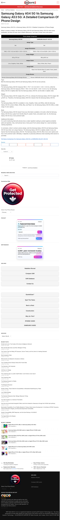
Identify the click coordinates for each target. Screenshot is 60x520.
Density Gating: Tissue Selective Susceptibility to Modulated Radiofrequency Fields (21, 388)
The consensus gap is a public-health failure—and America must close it (18, 373)
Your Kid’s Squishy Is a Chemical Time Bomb (11, 399)
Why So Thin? (30, 316)
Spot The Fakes (30, 300)
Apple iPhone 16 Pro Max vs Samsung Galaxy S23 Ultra (22, 424)
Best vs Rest (30, 305)
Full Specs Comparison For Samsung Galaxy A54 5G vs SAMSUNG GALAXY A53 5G (24, 139)
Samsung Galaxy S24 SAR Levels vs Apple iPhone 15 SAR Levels (24, 430)
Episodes (20, 229)
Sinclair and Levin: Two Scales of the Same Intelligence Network (16, 344)
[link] (30, 230)
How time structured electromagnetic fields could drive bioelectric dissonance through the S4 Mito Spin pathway (28, 403)
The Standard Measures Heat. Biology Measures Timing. (14, 396)
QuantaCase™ (30, 294)
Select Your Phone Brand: (8, 210)
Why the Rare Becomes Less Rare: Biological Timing (13, 347)
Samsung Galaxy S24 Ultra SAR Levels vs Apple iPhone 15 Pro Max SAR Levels (28, 441)
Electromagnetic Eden (6, 355)
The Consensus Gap (6, 377)
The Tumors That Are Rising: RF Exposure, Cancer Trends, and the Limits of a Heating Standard (24, 351)
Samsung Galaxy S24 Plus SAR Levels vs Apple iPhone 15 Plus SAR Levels (27, 435)
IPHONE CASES (30, 321)
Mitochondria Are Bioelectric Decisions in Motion (12, 358)
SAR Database (30, 278)
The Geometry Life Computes (8, 366)
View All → (39, 238)
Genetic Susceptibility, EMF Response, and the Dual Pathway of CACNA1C (19, 412)
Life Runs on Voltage (6, 370)
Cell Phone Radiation (10, 10)
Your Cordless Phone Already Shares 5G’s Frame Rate (14, 362)
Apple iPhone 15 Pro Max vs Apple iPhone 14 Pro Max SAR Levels (24, 452)
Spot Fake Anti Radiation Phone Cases (34, 6)
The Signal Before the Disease (8, 416)
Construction (30, 311)
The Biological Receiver (6, 384)
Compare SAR (30, 273)
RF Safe (11, 158)
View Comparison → (12, 426)
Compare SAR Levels (36, 482)
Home (2, 10)
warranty (14, 468)
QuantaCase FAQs (5, 181)
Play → (39, 232)
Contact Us (30, 283)
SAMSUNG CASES (30, 325)
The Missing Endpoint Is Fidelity (8, 381)
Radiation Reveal (30, 268)
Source (3, 142)
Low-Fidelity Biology (6, 392)
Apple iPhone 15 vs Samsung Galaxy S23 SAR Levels (21, 446)
